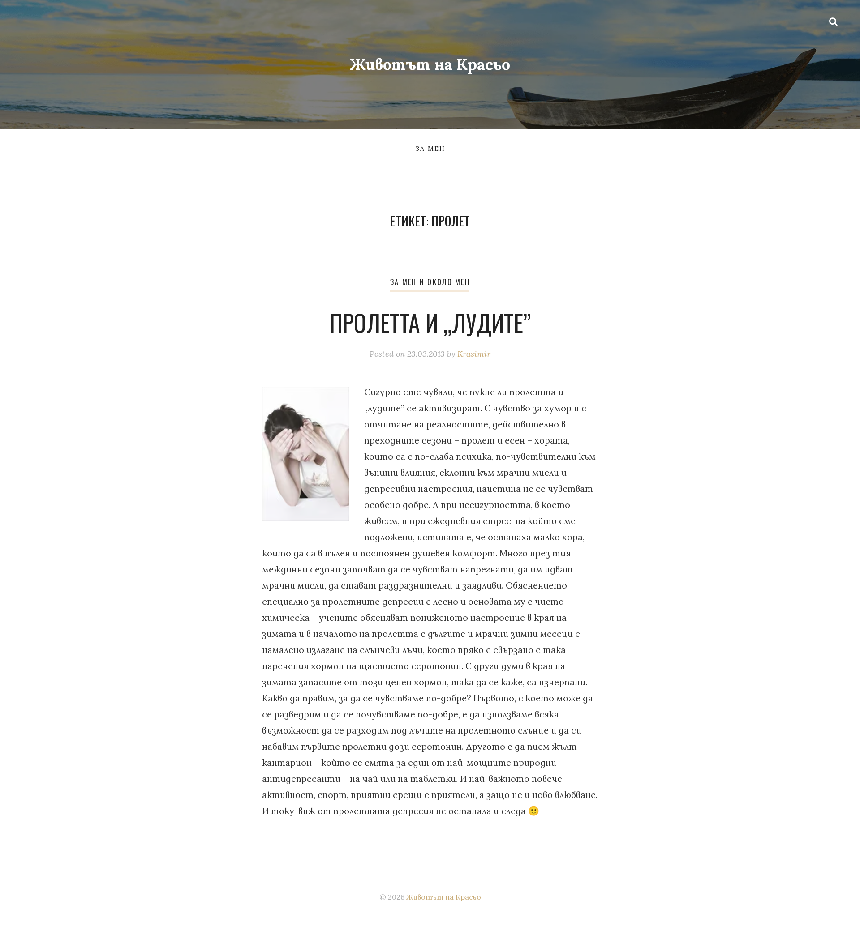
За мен (430, 149)
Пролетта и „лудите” (430, 322)
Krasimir (473, 354)
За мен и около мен (430, 282)
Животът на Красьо (430, 64)
